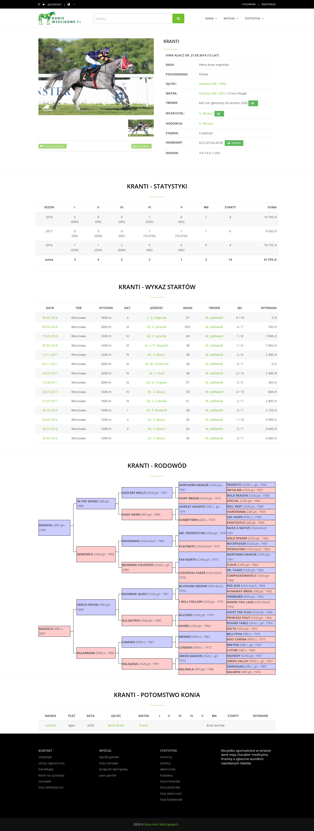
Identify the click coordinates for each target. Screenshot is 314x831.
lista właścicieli (171, 793)
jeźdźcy (165, 763)
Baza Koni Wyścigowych (161, 824)
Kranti (143, 725)
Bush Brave (116, 725)
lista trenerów (170, 781)
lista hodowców (171, 799)
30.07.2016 (50, 429)
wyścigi (229, 18)
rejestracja (269, 4)
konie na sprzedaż (51, 775)
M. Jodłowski (214, 318)
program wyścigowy (113, 769)
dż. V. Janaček (156, 327)
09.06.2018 (50, 327)
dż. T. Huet (156, 373)
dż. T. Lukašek (157, 401)
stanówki (44, 781)
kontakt (56, 4)
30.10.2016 (50, 410)
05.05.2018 (50, 345)
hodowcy (166, 775)
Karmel (50, 725)
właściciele (168, 769)
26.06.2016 (50, 438)
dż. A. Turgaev (157, 382)
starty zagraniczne (51, 763)
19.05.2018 (50, 336)
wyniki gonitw (109, 757)
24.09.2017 (50, 373)
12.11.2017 (50, 355)
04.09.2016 (50, 420)
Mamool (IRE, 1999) (212, 84)
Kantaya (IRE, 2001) (212, 93)
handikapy (45, 769)
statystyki (252, 18)
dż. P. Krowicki (157, 410)
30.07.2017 (50, 392)
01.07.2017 (50, 401)
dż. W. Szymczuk (157, 364)
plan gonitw (107, 775)
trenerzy (166, 757)
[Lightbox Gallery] (96, 76)
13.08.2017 (50, 382)
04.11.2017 (50, 364)
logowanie (249, 4)
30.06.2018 (50, 318)
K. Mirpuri (206, 113)
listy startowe (108, 763)
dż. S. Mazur (157, 355)
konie (209, 18)
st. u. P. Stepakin (157, 345)
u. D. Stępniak (157, 318)
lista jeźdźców (170, 787)
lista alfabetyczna (50, 787)
